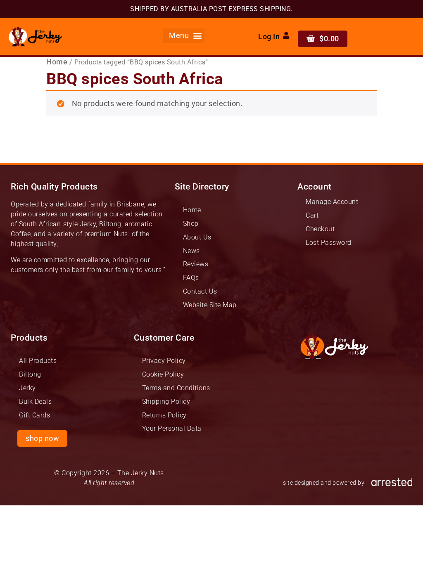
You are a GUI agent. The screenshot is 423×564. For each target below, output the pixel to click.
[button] (184, 35)
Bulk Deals (35, 401)
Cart (312, 215)
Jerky (27, 388)
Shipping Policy (166, 401)
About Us (197, 237)
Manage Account (332, 202)
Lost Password (329, 242)
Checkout (320, 229)
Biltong (30, 374)
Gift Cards (34, 415)
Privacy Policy (164, 361)
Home (56, 62)
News (191, 251)
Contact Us (200, 291)
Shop (191, 223)
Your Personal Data (172, 428)
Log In (269, 37)
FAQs (191, 278)
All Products (38, 361)
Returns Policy (164, 415)
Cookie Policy (163, 374)
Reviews (196, 264)
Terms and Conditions (176, 388)
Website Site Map (210, 305)
